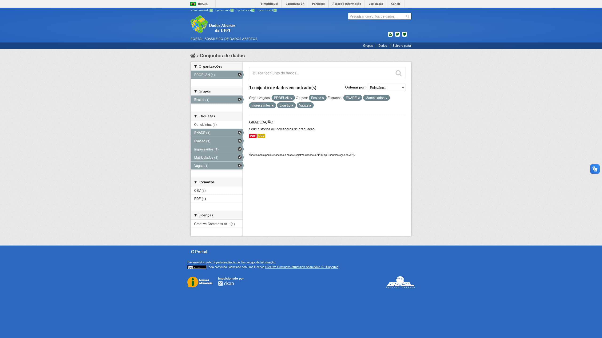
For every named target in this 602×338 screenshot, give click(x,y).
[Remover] (291, 98)
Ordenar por (354, 87)
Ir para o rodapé (266, 10)
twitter (397, 36)
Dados (382, 45)
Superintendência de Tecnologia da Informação (244, 262)
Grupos (368, 45)
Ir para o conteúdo (201, 10)
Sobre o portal (402, 45)
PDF (253, 136)
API (319, 155)
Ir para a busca (244, 10)
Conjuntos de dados (222, 55)
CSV (261, 136)
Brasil (203, 4)
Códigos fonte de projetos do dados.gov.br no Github (404, 36)
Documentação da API (340, 155)
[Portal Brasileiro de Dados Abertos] (241, 24)
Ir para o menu (224, 10)
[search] (407, 16)
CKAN (226, 283)
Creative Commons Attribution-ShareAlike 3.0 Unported (301, 267)
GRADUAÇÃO (261, 122)
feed (390, 36)
